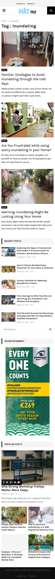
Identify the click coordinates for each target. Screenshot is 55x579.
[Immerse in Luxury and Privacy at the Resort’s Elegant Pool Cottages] (41, 542)
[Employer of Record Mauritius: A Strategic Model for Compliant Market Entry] (14, 542)
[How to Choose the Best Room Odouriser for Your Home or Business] (8, 269)
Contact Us (20, 4)
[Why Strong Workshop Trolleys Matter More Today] (27, 467)
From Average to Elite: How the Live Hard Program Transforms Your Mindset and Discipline (34, 298)
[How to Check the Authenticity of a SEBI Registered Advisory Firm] (41, 515)
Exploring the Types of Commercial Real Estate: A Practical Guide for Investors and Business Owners (34, 251)
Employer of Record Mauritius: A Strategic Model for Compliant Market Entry (12, 556)
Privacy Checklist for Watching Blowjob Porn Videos (32, 281)
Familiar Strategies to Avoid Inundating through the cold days (23, 79)
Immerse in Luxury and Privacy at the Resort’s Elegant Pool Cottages (39, 554)
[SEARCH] (50, 329)
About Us (31, 4)
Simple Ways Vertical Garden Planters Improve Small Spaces (13, 527)
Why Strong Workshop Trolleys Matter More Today (22, 488)
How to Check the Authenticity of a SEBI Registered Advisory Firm (40, 527)
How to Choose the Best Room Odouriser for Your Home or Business (35, 266)
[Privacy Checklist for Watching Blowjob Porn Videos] (8, 284)
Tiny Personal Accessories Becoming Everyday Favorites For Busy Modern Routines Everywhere (35, 316)
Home (4, 70)
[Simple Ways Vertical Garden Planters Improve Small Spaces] (14, 515)
